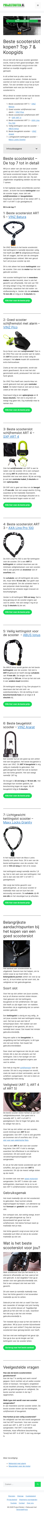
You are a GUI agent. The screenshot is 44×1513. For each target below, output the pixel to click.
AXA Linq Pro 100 (21, 528)
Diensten (11, 1496)
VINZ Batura (17, 217)
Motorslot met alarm (17, 1463)
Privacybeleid (12, 1500)
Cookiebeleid (31, 1496)
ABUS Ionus (14, 129)
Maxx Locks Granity (17, 140)
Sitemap (20, 1496)
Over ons (30, 1503)
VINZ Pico (19, 112)
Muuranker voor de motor (19, 1466)
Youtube (13, 1503)
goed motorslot (31, 1179)
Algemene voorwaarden (28, 1500)
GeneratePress (22, 1509)
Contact (22, 1503)
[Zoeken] (38, 1484)
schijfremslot (25, 1068)
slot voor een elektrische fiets (15, 1140)
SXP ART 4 (16, 118)
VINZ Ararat (26, 727)
